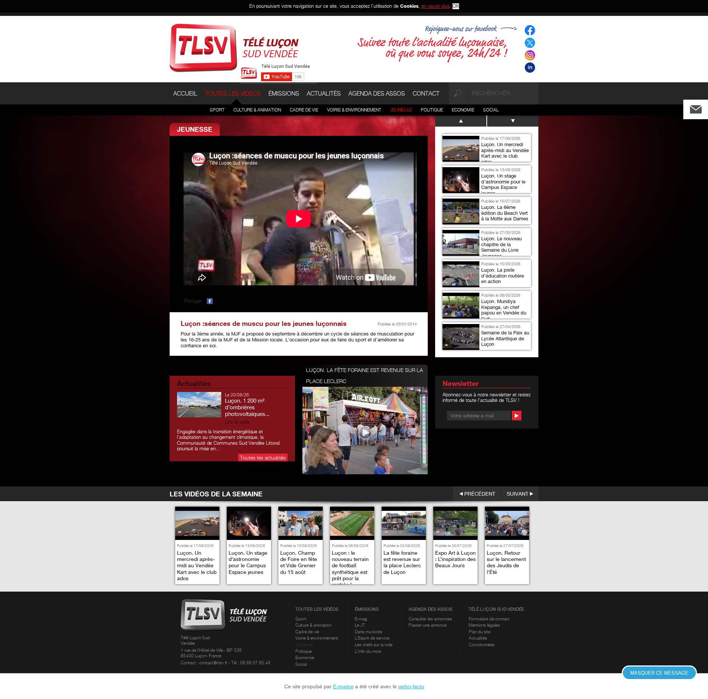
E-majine (343, 686)
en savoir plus (435, 6)
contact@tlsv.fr (214, 662)
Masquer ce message (659, 673)
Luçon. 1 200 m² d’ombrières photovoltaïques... (247, 407)
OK (455, 6)
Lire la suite (237, 422)
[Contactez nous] (701, 108)
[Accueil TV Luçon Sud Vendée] (234, 47)
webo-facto (411, 686)
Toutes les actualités (263, 457)
